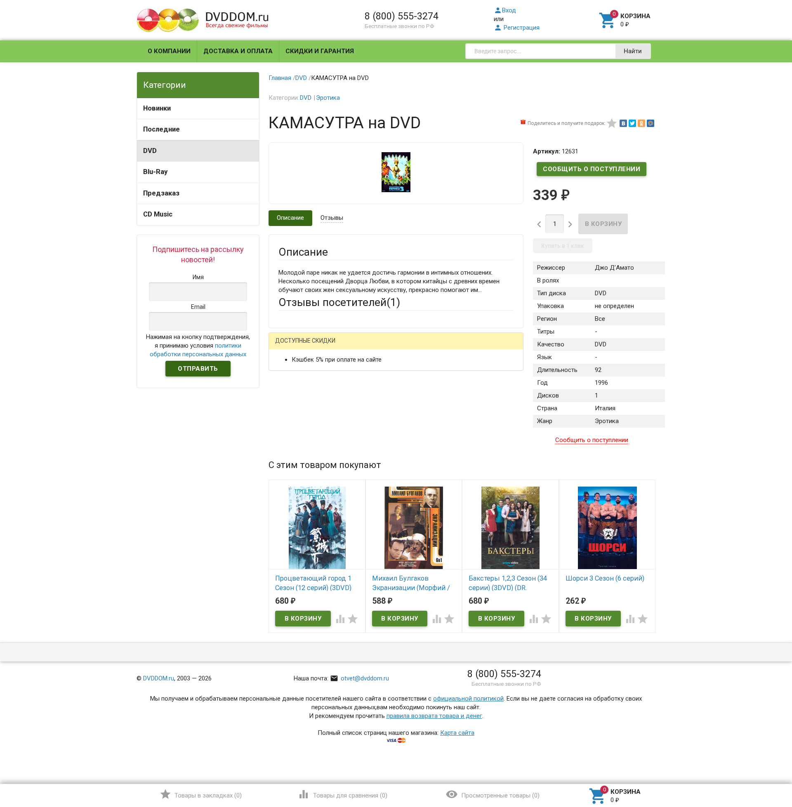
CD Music (157, 214)
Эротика (328, 97)
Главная (280, 78)
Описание (290, 217)
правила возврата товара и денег (434, 716)
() (200, 794)
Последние (161, 129)
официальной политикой (468, 698)
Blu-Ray (155, 172)
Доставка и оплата (238, 51)
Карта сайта (457, 732)
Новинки (157, 108)
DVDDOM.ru (158, 678)
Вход (505, 10)
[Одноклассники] (641, 123)
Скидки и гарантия (319, 51)
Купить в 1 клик (562, 245)
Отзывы (332, 217)
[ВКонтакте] (623, 123)
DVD (150, 151)
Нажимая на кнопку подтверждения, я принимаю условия (198, 345)
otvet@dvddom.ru (359, 678)
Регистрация (517, 27)
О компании (169, 51)
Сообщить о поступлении (591, 169)
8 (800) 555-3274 (401, 16)
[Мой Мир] (650, 123)
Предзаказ (161, 193)
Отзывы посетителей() (339, 302)
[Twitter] (632, 123)
